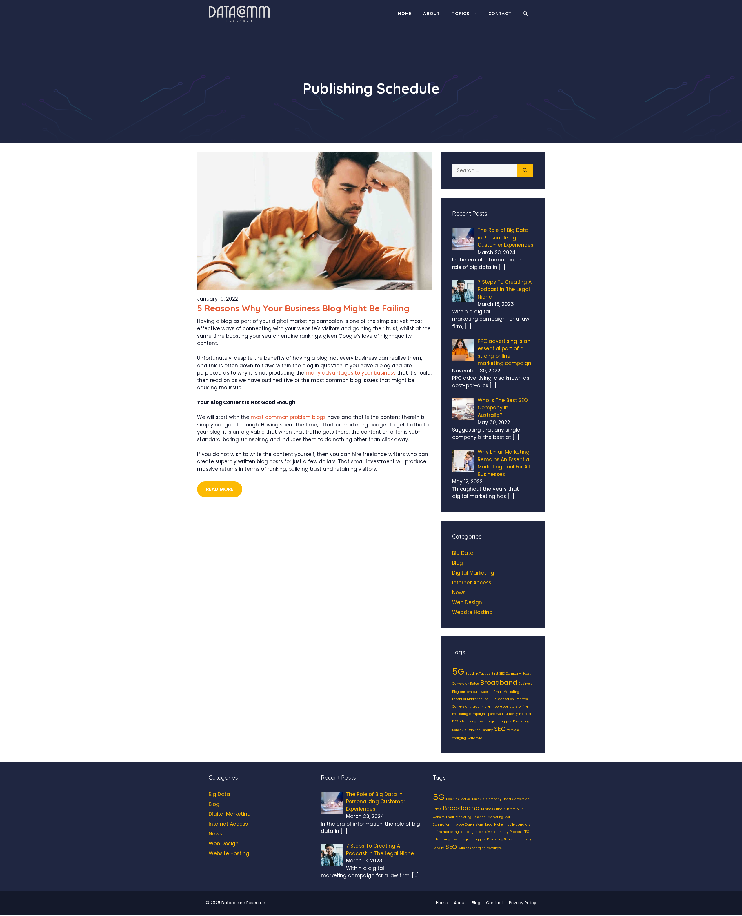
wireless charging (472, 848)
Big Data (463, 553)
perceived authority (503, 714)
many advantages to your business (351, 372)
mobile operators (504, 706)
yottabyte (475, 738)
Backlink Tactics (477, 673)
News (458, 592)
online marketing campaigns (455, 832)
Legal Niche (481, 706)
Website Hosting (472, 612)
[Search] (525, 171)
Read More (220, 489)
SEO (500, 728)
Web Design (467, 602)
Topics (460, 13)
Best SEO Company (506, 673)
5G (458, 671)
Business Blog (492, 809)
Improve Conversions (468, 824)
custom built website (476, 692)
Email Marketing (506, 692)
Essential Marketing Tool (470, 699)
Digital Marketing (473, 572)
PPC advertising (464, 721)
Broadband (498, 682)
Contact (500, 13)
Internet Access (471, 582)
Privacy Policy (522, 903)
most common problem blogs (288, 417)
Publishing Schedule (502, 839)
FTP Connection (502, 699)
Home (405, 13)
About (431, 13)
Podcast (525, 714)
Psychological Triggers (495, 721)
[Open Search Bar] (525, 13)
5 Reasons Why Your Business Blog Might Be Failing (303, 308)
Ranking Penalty (480, 730)
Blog (457, 562)
